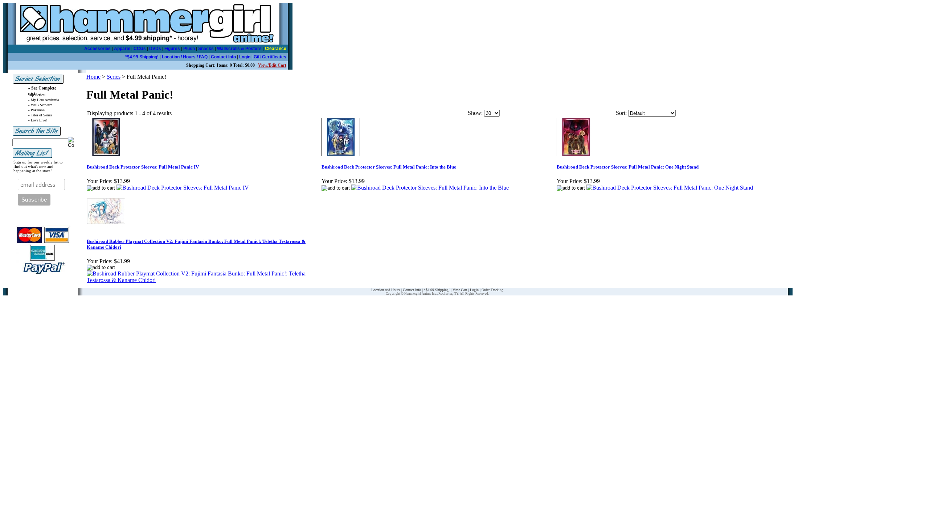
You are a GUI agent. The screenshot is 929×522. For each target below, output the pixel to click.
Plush (189, 48)
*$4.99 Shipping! (142, 56)
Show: (475, 113)
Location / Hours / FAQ (185, 56)
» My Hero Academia (43, 100)
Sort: (621, 113)
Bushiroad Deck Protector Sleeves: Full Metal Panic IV (143, 167)
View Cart (460, 290)
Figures (172, 48)
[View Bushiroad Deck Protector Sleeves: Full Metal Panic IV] (182, 188)
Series (113, 77)
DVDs (155, 48)
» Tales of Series (40, 115)
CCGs (140, 48)
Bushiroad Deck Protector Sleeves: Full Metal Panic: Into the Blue (389, 167)
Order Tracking (492, 290)
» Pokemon (36, 110)
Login (244, 56)
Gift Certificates (270, 56)
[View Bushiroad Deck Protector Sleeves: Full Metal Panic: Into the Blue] (430, 188)
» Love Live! (37, 120)
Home (93, 77)
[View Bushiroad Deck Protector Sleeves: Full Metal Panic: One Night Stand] (669, 188)
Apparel (122, 48)
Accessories (97, 48)
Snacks (206, 48)
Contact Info (223, 56)
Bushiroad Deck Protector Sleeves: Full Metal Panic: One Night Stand (628, 167)
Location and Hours (385, 290)
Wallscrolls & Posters (239, 48)
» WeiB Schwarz (40, 105)
